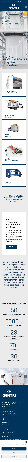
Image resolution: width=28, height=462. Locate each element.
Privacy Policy (8, 429)
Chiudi (14, 452)
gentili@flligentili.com (20, 1)
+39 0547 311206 (8, 1)
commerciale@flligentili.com (11, 415)
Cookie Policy (9, 459)
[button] (25, 442)
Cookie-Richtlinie (9, 432)
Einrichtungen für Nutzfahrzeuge (13, 440)
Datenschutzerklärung (16, 459)
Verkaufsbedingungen (10, 431)
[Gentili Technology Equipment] (14, 7)
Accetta (14, 448)
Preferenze (14, 456)
